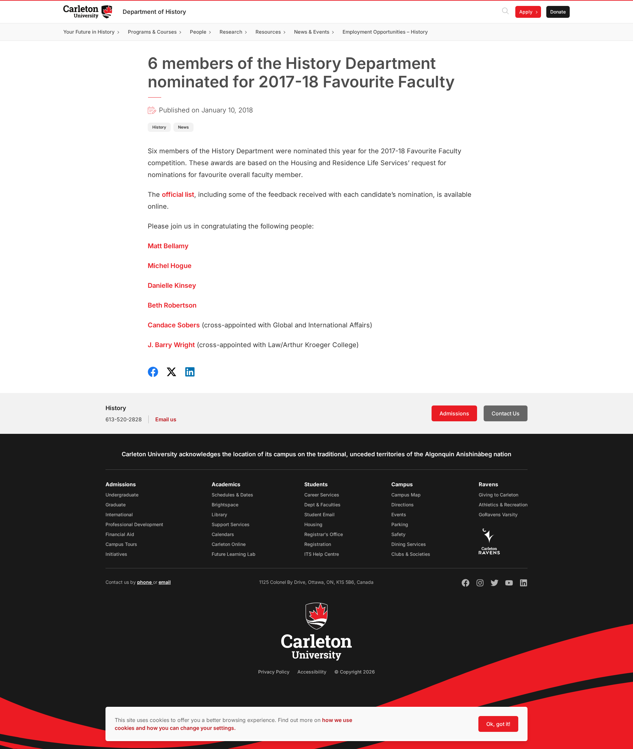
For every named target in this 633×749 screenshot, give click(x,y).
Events (398, 514)
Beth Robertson (172, 305)
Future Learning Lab (234, 554)
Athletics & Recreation (503, 504)
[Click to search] (505, 12)
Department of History (154, 11)
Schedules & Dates (232, 494)
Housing (313, 524)
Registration (317, 544)
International (119, 514)
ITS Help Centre (321, 554)
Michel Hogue (170, 266)
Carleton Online (229, 544)
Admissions (454, 413)
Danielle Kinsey (172, 285)
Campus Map (406, 494)
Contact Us (506, 413)
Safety (398, 534)
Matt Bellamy (168, 246)
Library (219, 514)
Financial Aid (120, 534)
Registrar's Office (323, 534)
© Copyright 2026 (354, 671)
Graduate (116, 504)
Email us (165, 419)
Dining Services (408, 544)
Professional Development (134, 524)
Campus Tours (121, 544)
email (165, 582)
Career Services (321, 494)
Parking (399, 524)
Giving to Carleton (498, 494)
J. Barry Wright (171, 345)
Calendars (223, 534)
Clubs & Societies (410, 554)
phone (145, 582)
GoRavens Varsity (498, 514)
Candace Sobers (174, 325)
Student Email (319, 514)
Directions (402, 504)
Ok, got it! (498, 724)
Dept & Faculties (322, 504)
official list (178, 194)
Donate (558, 12)
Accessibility (311, 671)
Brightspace (225, 504)
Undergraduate (122, 494)
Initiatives (116, 554)
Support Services (231, 524)
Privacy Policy (273, 671)
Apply (525, 12)
